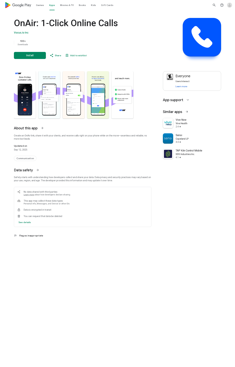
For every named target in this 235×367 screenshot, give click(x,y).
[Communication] (25, 158)
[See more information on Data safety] (37, 170)
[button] (25, 95)
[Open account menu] (229, 5)
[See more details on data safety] (24, 222)
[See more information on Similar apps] (187, 112)
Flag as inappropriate (28, 235)
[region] (78, 42)
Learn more (29, 195)
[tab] (40, 5)
